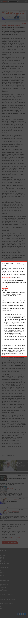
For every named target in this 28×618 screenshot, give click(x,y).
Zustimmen (5, 288)
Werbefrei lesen (5, 297)
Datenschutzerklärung (7, 277)
